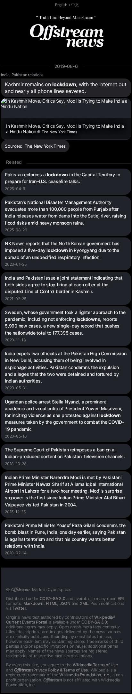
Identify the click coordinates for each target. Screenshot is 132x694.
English (61, 5)
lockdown (64, 84)
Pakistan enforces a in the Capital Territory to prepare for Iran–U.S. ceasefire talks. (62, 178)
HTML (51, 603)
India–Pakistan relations (22, 74)
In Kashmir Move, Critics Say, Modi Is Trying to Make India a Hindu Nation (65, 128)
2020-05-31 (16, 387)
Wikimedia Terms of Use (95, 664)
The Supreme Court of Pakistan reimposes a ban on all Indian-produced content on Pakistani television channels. (65, 453)
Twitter (19, 608)
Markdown (33, 603)
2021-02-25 (15, 298)
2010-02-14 (16, 553)
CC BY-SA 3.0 (52, 598)
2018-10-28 (16, 463)
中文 (75, 5)
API (121, 598)
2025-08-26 (16, 229)
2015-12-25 (15, 511)
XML (84, 603)
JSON (65, 603)
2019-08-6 (66, 66)
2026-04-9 (15, 188)
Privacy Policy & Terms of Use (51, 670)
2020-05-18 (16, 436)
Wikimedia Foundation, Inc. (84, 674)
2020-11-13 (15, 340)
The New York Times (45, 146)
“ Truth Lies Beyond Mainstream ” (66, 17)
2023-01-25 (16, 264)
